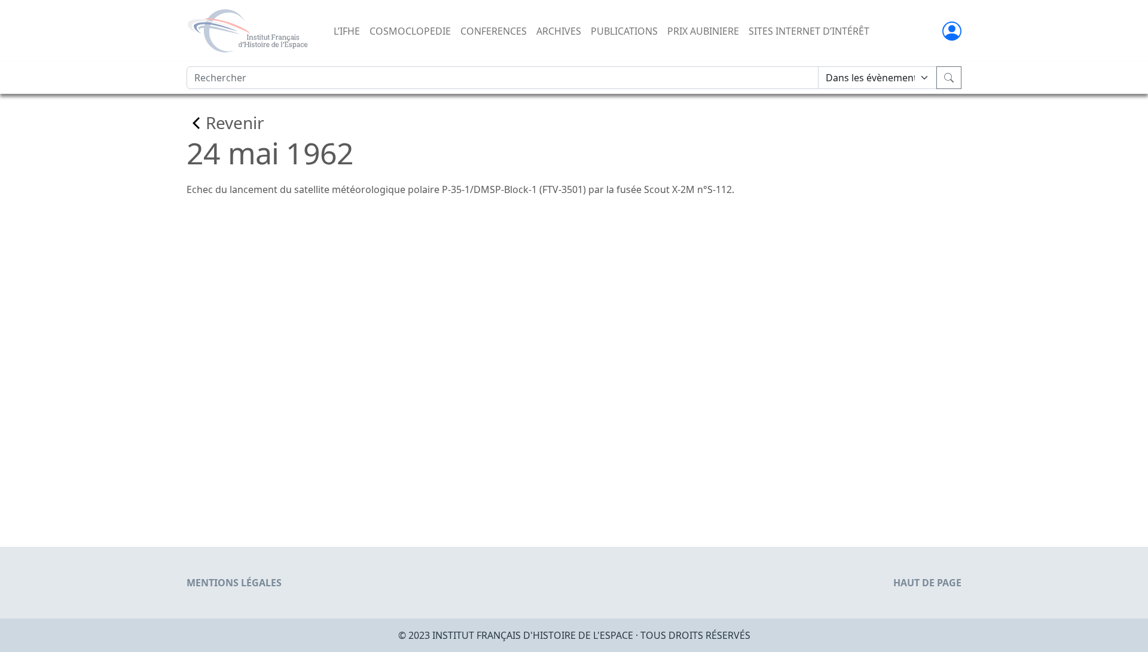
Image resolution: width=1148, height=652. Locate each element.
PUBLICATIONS (624, 31)
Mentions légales (234, 582)
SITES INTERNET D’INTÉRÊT (809, 31)
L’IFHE (347, 31)
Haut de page (927, 582)
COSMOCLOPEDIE (410, 31)
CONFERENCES (493, 31)
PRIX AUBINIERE (703, 31)
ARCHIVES (558, 31)
